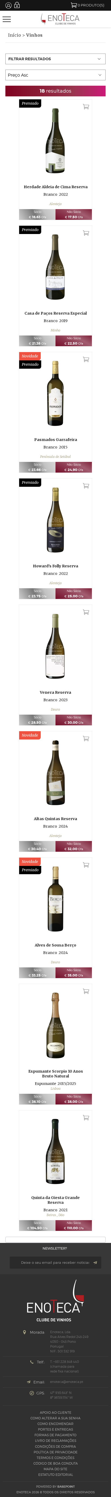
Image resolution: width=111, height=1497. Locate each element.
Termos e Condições (55, 1458)
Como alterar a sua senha (55, 1418)
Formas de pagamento (55, 1435)
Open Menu (7, 19)
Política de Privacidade (56, 1452)
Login (17, 5)
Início (14, 35)
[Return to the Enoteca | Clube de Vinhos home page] (60, 19)
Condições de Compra (55, 1447)
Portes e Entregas (55, 1429)
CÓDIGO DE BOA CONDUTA (55, 1463)
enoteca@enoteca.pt (66, 1382)
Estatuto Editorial (55, 1475)
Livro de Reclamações (55, 1441)
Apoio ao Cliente (55, 1413)
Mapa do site (55, 1469)
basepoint (66, 1486)
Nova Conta (8, 5)
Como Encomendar (55, 1424)
